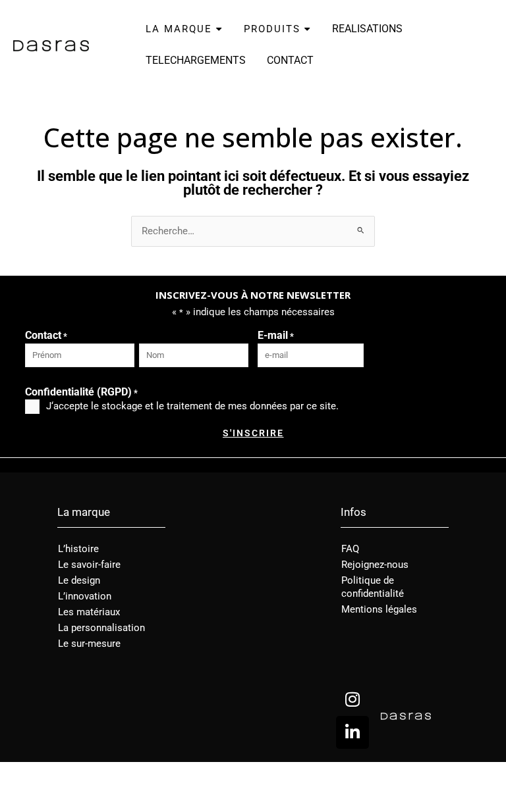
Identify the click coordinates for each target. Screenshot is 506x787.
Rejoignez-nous (374, 565)
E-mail (276, 335)
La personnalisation (101, 628)
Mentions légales (379, 609)
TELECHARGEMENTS (196, 60)
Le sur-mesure (89, 643)
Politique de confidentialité (372, 586)
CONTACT (290, 60)
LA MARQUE (181, 29)
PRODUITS (274, 29)
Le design (79, 580)
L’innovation (84, 596)
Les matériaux (89, 612)
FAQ (350, 549)
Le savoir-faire (89, 565)
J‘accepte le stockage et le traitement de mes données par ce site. (192, 406)
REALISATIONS (367, 28)
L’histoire (78, 549)
